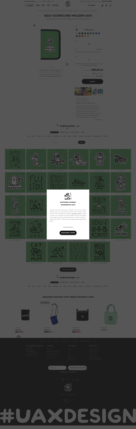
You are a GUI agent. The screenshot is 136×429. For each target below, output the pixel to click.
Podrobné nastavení (68, 227)
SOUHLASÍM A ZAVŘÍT (68, 233)
